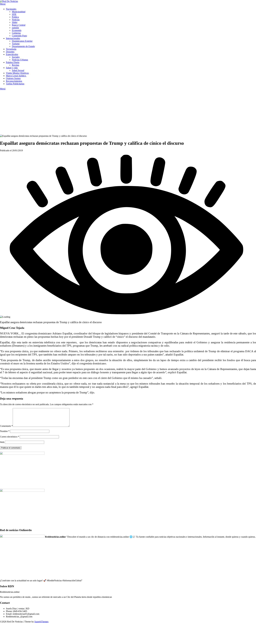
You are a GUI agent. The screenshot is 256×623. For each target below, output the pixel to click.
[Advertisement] (128, 112)
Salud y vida (12, 67)
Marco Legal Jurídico (16, 75)
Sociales (16, 57)
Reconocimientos (14, 81)
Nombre (4, 431)
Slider (14, 22)
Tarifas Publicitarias (15, 83)
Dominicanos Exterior (22, 41)
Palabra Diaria (12, 62)
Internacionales (13, 38)
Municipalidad (18, 11)
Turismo (16, 43)
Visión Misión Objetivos (17, 73)
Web (2, 442)
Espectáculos (12, 54)
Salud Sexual (18, 70)
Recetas (15, 65)
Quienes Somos (13, 78)
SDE (14, 14)
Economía (16, 30)
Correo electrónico (9, 436)
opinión (15, 27)
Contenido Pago (19, 35)
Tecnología (11, 49)
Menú (2, 4)
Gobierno (16, 33)
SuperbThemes (41, 621)
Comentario (6, 426)
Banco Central (18, 25)
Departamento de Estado (23, 46)
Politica (15, 17)
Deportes (10, 51)
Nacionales (11, 9)
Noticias (16, 19)
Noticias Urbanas (20, 59)
